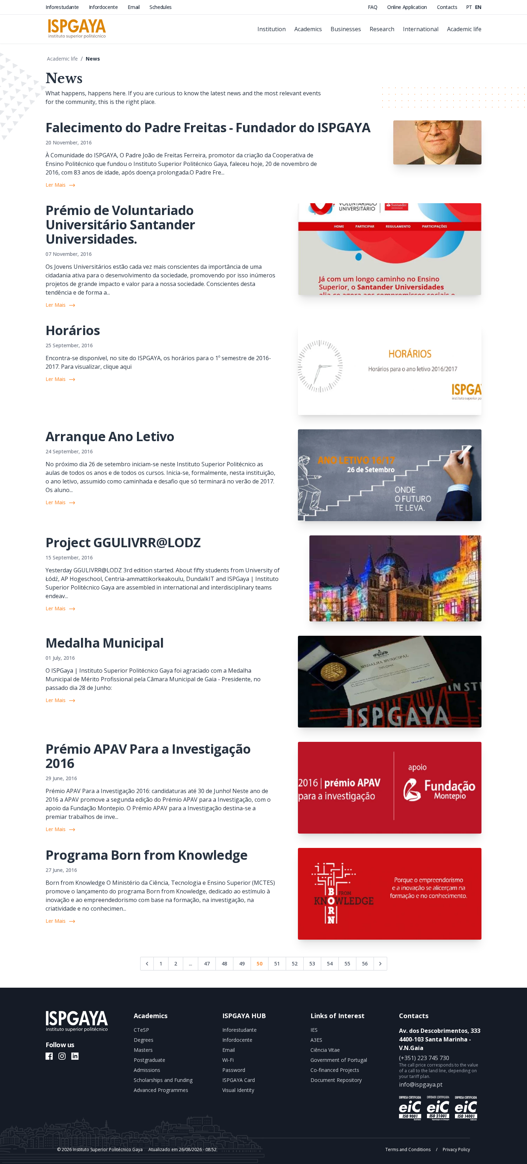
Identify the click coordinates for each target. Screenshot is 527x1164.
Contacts (447, 7)
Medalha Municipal (104, 643)
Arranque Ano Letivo (110, 436)
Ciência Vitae (325, 1049)
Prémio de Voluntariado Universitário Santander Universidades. (120, 224)
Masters (143, 1049)
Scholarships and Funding (163, 1080)
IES (314, 1029)
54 (330, 963)
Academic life (62, 58)
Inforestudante (63, 7)
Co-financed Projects (334, 1070)
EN (478, 7)
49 (242, 963)
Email (134, 7)
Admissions (147, 1070)
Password (233, 1070)
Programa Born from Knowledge (146, 855)
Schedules (160, 7)
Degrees (143, 1039)
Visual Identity (238, 1090)
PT (470, 7)
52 (295, 963)
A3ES (316, 1039)
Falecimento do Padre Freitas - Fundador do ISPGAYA (208, 127)
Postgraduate (149, 1059)
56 (365, 963)
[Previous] (147, 963)
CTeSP (141, 1029)
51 (277, 963)
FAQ (373, 7)
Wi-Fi (228, 1059)
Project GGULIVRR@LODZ (123, 542)
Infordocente (104, 7)
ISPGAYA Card (238, 1080)
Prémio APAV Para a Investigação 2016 (148, 756)
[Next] (380, 963)
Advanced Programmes (161, 1090)
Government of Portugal (338, 1059)
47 (207, 963)
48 (224, 963)
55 (347, 963)
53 (312, 963)
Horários (73, 330)
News (93, 58)
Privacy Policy (456, 1149)
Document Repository (336, 1080)
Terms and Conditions (408, 1149)
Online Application (407, 7)
